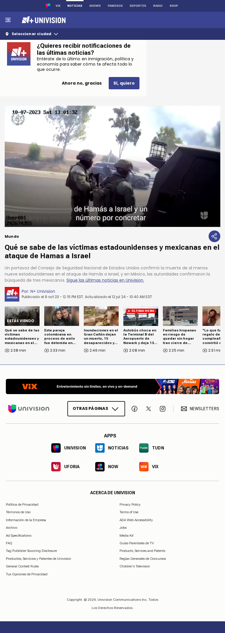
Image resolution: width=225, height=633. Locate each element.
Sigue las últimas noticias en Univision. (105, 280)
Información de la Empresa (26, 520)
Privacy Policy (130, 504)
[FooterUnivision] (28, 408)
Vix (58, 5)
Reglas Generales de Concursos (143, 558)
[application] (112, 166)
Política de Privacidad (22, 504)
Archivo (11, 528)
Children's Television (135, 566)
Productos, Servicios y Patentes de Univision (38, 558)
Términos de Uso (18, 512)
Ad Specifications (18, 535)
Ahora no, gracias (82, 83)
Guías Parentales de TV (137, 543)
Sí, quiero (124, 83)
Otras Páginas (90, 408)
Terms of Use (129, 512)
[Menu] (8, 20)
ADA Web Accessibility (136, 520)
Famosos (115, 5)
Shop (174, 5)
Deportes (138, 5)
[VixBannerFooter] (112, 386)
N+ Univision (42, 291)
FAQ (9, 543)
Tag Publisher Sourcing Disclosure (31, 551)
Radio (158, 5)
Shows (95, 5)
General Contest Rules (22, 566)
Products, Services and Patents (142, 551)
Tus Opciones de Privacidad (26, 574)
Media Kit (127, 535)
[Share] (214, 236)
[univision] (43, 20)
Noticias (74, 5)
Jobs (123, 528)
